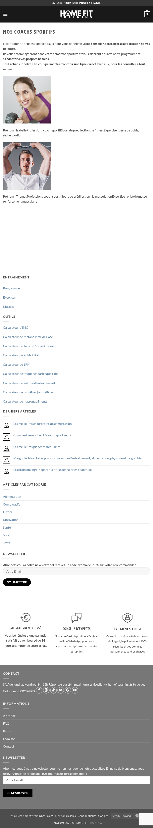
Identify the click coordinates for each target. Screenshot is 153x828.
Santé (7, 527)
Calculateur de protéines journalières (28, 392)
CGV (50, 815)
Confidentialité (87, 815)
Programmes (12, 288)
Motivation (11, 519)
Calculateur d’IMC (15, 327)
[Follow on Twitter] (60, 690)
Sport (7, 535)
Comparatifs (11, 504)
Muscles (8, 306)
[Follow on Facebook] (39, 690)
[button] (5, 14)
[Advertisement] (76, 242)
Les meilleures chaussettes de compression (42, 423)
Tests (6, 543)
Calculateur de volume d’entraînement (29, 383)
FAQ (6, 723)
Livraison (9, 739)
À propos (9, 715)
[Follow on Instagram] (46, 690)
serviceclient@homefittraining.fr (110, 684)
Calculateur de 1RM (16, 364)
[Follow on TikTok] (53, 690)
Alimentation (12, 496)
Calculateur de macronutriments (25, 401)
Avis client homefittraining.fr (27, 815)
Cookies (103, 815)
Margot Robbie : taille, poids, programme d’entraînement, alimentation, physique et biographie (77, 458)
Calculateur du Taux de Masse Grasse (28, 346)
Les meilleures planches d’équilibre (36, 447)
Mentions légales (65, 815)
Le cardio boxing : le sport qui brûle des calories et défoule (52, 469)
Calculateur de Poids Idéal (21, 355)
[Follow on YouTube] (75, 690)
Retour (8, 731)
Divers (7, 512)
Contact (8, 746)
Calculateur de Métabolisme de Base (28, 337)
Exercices (9, 297)
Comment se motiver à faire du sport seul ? (42, 435)
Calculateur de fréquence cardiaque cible (30, 373)
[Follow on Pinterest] (68, 690)
